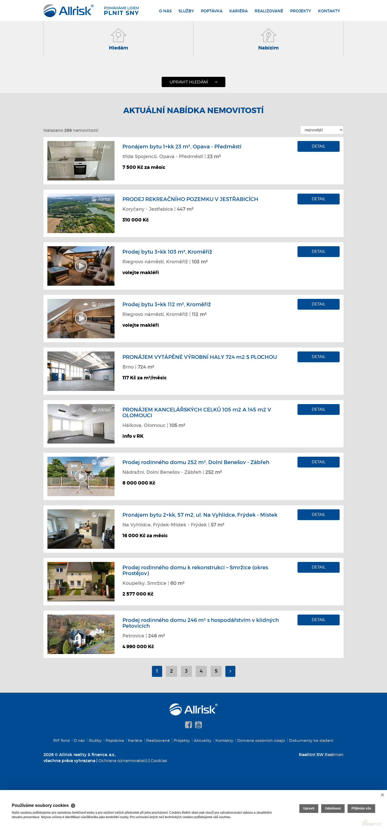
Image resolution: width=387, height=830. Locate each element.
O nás (165, 10)
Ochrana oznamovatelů (122, 760)
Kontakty (329, 10)
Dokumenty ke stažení (311, 740)
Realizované (269, 10)
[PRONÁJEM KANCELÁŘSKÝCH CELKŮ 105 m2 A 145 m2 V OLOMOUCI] (81, 423)
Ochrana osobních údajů (261, 740)
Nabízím (268, 48)
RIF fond (61, 740)
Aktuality (202, 740)
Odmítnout (333, 808)
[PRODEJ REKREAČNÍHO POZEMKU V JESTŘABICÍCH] (81, 212)
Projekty (300, 10)
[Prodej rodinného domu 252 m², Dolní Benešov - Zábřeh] (81, 476)
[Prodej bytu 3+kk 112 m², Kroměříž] (81, 318)
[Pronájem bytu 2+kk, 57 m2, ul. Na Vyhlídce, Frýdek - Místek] (81, 528)
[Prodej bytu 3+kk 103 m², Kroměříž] (81, 265)
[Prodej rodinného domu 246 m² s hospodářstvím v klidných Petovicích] (81, 633)
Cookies (159, 760)
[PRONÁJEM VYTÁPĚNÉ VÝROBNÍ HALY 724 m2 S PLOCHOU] (81, 370)
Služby (186, 10)
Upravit (308, 808)
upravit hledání (189, 81)
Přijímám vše (361, 808)
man (334, 754)
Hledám (118, 48)
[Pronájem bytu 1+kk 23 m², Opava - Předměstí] (81, 160)
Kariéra (238, 10)
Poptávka (211, 10)
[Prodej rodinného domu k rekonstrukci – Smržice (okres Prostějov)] (81, 581)
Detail (318, 146)
